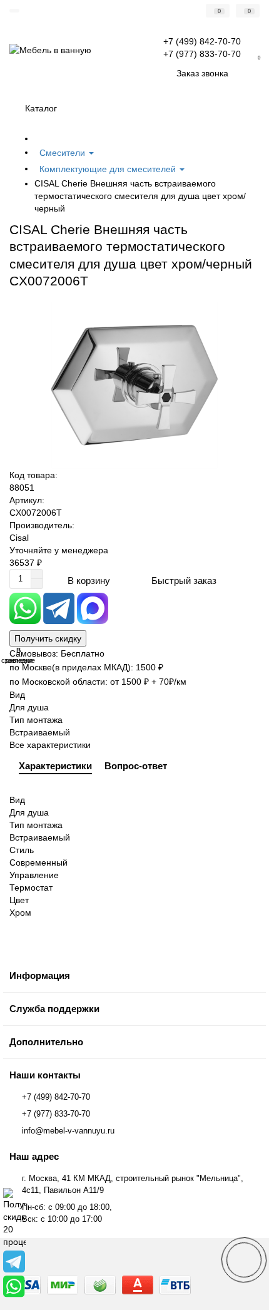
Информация (39, 975)
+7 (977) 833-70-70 (56, 1113)
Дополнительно (46, 1041)
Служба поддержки (54, 1008)
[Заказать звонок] (243, 1259)
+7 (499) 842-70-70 (56, 1097)
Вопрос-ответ (135, 765)
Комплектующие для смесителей (108, 169)
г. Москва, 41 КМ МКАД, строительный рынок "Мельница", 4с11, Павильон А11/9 (132, 1184)
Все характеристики (50, 745)
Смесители (63, 153)
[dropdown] (14, 11)
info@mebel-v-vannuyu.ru (68, 1130)
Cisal (19, 538)
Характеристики (55, 765)
